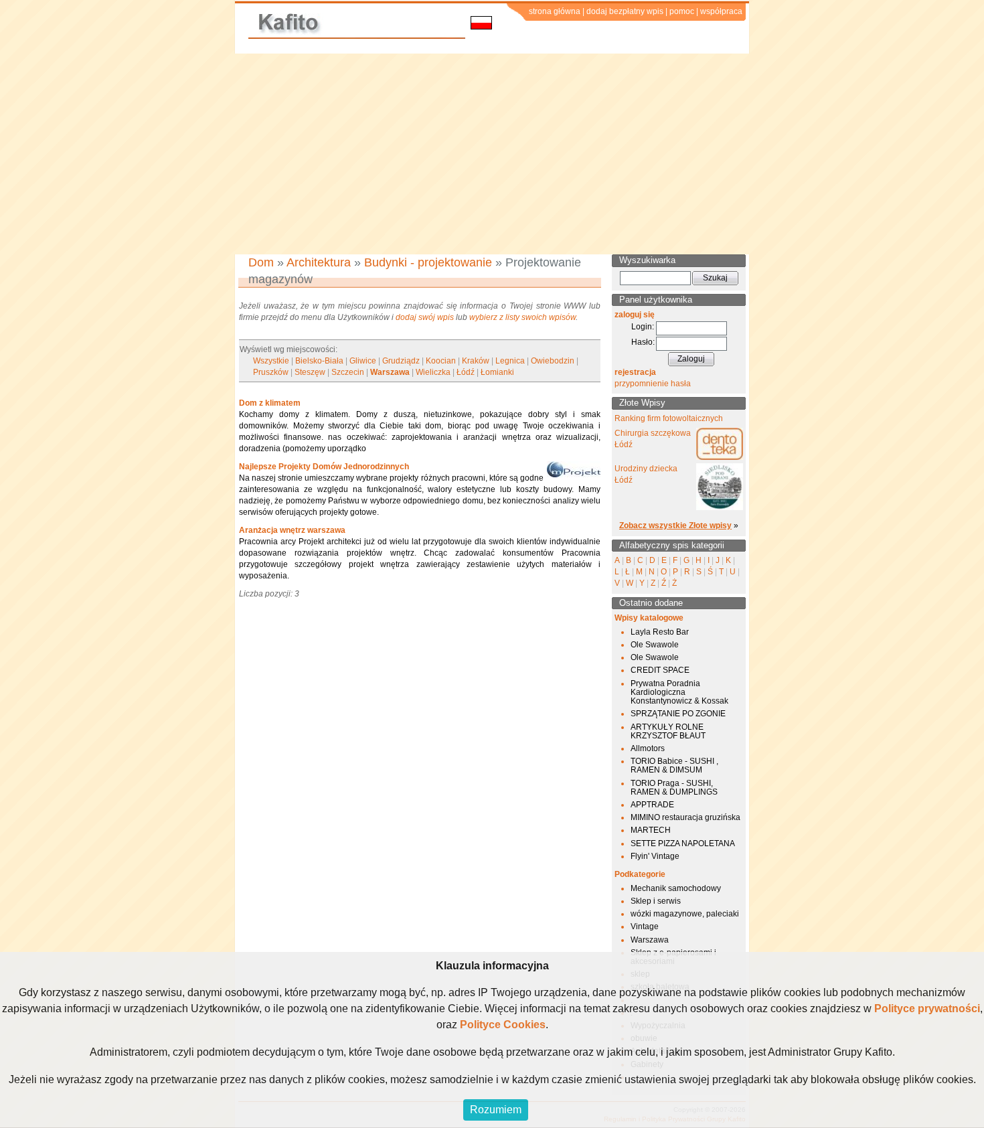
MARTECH (651, 830)
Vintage (645, 926)
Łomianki (497, 372)
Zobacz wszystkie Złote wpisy (675, 525)
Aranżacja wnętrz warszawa (292, 530)
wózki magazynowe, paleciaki (685, 913)
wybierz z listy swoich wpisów (522, 317)
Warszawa (390, 372)
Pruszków (271, 372)
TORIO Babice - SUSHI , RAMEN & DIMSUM (674, 765)
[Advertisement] (492, 154)
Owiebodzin (552, 361)
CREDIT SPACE (660, 670)
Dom (261, 262)
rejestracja (635, 372)
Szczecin (347, 372)
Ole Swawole (655, 644)
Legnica (510, 361)
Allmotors (648, 748)
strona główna (554, 11)
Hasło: (643, 342)
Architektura (318, 262)
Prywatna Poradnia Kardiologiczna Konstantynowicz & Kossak (679, 692)
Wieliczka (433, 372)
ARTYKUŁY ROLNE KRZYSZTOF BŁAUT (668, 731)
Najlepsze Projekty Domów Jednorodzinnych (324, 466)
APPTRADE (652, 804)
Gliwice (362, 361)
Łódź (466, 372)
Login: (642, 326)
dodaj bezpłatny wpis (624, 11)
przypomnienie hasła (652, 383)
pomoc (681, 11)
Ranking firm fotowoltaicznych (668, 418)
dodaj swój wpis (425, 317)
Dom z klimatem (270, 403)
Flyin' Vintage (655, 856)
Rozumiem (495, 1109)
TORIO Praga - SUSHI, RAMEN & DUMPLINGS (674, 788)
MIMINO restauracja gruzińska (685, 817)
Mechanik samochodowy (676, 888)
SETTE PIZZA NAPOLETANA (683, 843)
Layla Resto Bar (660, 632)
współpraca (721, 11)
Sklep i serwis (656, 901)
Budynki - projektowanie (428, 262)
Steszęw (310, 372)
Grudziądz (401, 361)
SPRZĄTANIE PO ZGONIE (678, 713)
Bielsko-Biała (319, 361)
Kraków (475, 361)
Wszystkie (271, 361)
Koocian (441, 361)
